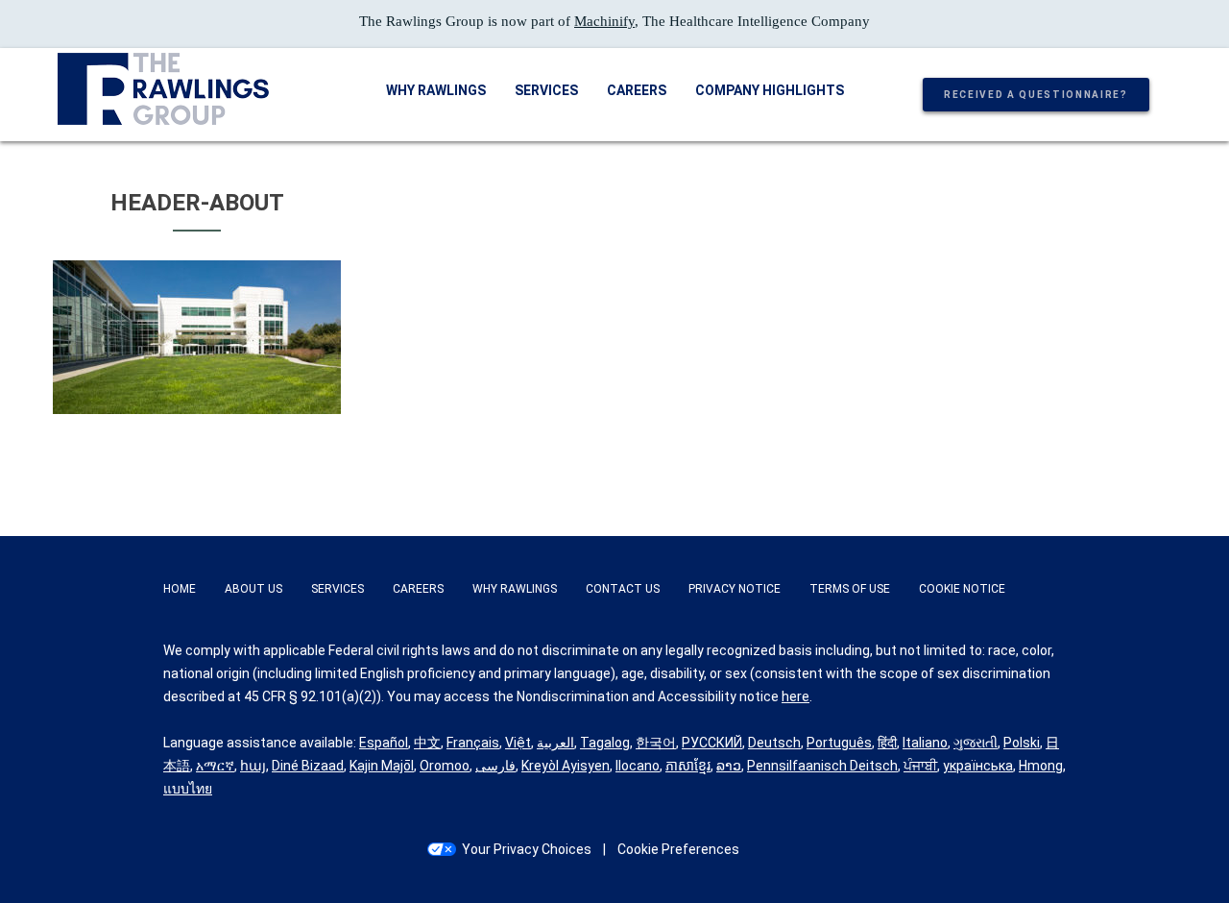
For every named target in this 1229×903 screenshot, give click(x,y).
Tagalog (605, 742)
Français (472, 742)
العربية (555, 742)
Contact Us (623, 589)
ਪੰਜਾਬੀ (920, 765)
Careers (636, 90)
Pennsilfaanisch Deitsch (822, 765)
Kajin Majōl (381, 765)
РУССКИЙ (712, 742)
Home (179, 589)
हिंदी (887, 742)
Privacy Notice (734, 589)
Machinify (604, 20)
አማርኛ (215, 765)
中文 (427, 742)
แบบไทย (187, 788)
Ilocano (637, 765)
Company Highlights (769, 90)
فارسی (495, 765)
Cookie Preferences (678, 849)
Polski (1021, 742)
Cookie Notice (962, 589)
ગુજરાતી (975, 742)
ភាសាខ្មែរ (688, 765)
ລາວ (728, 765)
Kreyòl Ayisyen (565, 765)
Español (383, 742)
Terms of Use (849, 589)
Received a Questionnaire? (1036, 94)
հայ (253, 765)
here (795, 696)
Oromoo (445, 765)
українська (978, 765)
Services (546, 90)
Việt (518, 742)
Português (839, 742)
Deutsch (774, 742)
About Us (253, 589)
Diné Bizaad (308, 765)
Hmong (1041, 765)
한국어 (656, 742)
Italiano (925, 742)
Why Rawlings (436, 90)
